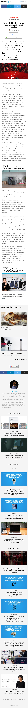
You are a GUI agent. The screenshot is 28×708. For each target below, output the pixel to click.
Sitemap (23, 699)
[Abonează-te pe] (13, 33)
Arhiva (11, 701)
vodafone (14, 468)
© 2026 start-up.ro (14, 705)
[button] (23, 1)
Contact (15, 701)
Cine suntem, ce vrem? (7, 699)
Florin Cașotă (15, 30)
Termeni (19, 699)
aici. (3, 298)
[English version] (21, 1)
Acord (14, 699)
